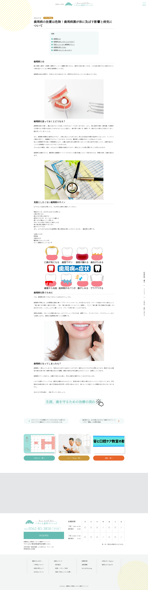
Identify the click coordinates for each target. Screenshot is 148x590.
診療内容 (84, 561)
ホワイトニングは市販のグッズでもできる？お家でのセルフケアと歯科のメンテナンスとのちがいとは (48, 421)
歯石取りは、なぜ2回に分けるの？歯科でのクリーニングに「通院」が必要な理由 (99, 421)
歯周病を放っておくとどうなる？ (64, 42)
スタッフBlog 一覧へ (74, 458)
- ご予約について (38, 565)
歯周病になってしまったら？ (63, 50)
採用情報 (84, 565)
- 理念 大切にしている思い (62, 572)
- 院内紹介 (57, 565)
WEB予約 (43, 535)
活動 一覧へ (109, 458)
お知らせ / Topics (107, 561)
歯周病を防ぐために (60, 47)
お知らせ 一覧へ (39, 458)
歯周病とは (57, 39)
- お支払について (38, 572)
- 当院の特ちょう (38, 568)
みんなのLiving (87, 568)
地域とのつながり (107, 565)
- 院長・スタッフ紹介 (61, 568)
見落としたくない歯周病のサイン (64, 44)
